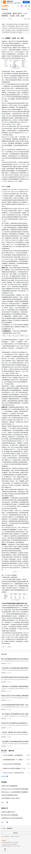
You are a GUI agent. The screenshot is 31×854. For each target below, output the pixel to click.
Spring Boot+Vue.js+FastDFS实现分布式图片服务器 (14, 789)
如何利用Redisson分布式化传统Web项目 (11, 818)
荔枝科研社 (3, 663)
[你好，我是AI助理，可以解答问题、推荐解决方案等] (21, 6)
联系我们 (15, 833)
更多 (2, 802)
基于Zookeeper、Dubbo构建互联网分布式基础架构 (14, 792)
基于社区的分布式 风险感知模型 (9, 815)
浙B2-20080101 (17, 846)
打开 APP (26, 2)
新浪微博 (9, 828)
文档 (3, 836)
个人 (28, 9)
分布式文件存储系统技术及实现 (9, 795)
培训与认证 (17, 836)
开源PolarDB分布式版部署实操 (9, 786)
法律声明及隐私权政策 (7, 842)
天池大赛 (12, 836)
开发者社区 (6, 836)
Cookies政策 (15, 842)
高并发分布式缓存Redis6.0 (8, 812)
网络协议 (9, 646)
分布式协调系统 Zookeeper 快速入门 (10, 798)
